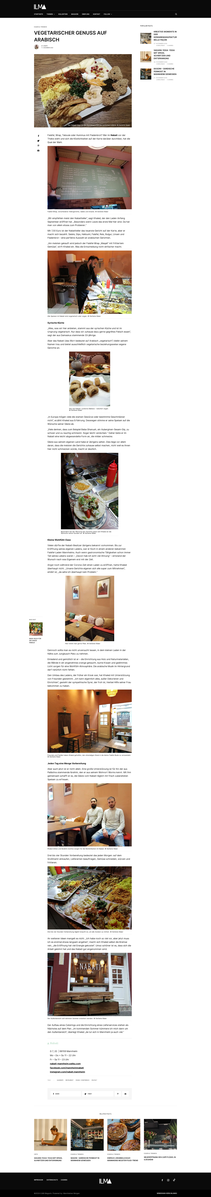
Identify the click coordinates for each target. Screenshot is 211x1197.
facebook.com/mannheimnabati (67, 1068)
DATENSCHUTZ (52, 1180)
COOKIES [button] (64, 1180)
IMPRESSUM (38, 1180)
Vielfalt (94, 1080)
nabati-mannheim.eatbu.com (65, 1063)
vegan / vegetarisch (82, 1080)
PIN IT (91, 178)
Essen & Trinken (40, 27)
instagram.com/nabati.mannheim (67, 1072)
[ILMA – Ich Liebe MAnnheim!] (40, 6)
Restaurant (69, 1080)
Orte (36, 1154)
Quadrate (60, 1080)
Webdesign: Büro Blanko (167, 1193)
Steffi (45, 46)
